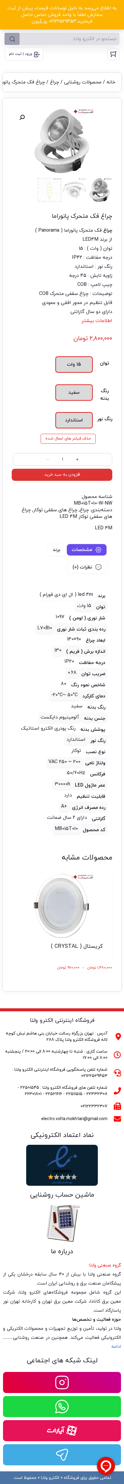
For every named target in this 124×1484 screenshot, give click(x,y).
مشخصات (82, 549)
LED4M (90, 239)
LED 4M (103, 528)
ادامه (116, 1347)
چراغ (54, 82)
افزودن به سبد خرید (62, 474)
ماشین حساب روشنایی (62, 1195)
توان (104, 363)
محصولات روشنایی (82, 82)
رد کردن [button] (39, 21)
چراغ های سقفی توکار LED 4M (67, 513)
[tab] (87, 550)
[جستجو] (12, 39)
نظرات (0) (82, 567)
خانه (111, 82)
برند (56, 549)
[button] (22, 117)
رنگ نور (104, 419)
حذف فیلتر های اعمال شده (68, 438)
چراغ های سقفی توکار (55, 510)
